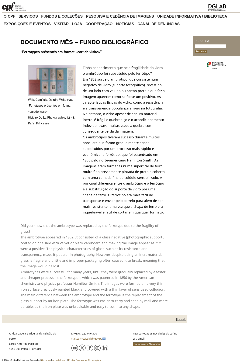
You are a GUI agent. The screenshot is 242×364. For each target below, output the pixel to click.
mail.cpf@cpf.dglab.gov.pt (86, 338)
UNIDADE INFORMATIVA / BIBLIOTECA (192, 16)
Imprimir (181, 319)
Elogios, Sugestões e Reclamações (84, 360)
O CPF (9, 16)
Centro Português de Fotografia (26, 6)
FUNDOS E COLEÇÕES (62, 16)
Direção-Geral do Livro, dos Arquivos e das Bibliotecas (223, 8)
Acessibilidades (59, 360)
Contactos (46, 360)
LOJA (77, 24)
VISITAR (61, 24)
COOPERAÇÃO (99, 24)
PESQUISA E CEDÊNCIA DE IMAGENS (120, 16)
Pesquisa (202, 41)
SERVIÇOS (28, 16)
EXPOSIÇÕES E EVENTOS (27, 24)
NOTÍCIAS (125, 24)
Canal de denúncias (158, 24)
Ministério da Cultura (216, 65)
